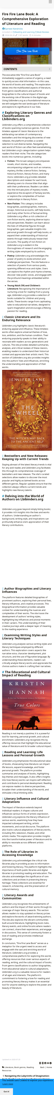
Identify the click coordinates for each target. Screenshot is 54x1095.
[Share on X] (40, 1062)
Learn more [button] (7, 1084)
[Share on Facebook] (45, 1062)
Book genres (20, 1067)
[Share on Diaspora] (48, 1062)
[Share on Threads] (42, 1062)
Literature (8, 1067)
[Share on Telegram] (50, 1062)
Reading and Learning (25, 32)
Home (49, 1067)
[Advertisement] (27, 556)
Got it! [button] (6, 1091)
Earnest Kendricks (14, 28)
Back (42, 1067)
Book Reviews (43, 32)
